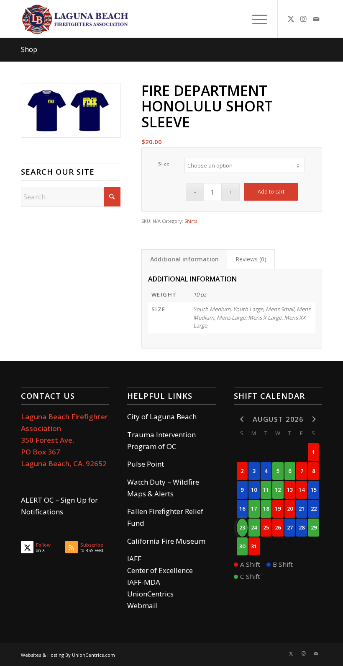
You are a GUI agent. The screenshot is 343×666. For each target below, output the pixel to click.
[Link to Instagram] (303, 19)
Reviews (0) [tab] (250, 259)
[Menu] (255, 19)
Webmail (142, 605)
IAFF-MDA (143, 582)
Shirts (190, 221)
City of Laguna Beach (162, 416)
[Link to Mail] (316, 19)
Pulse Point (145, 464)
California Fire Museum (166, 541)
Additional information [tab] (184, 259)
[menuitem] (255, 19)
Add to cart (271, 191)
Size (164, 163)
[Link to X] (290, 19)
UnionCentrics (150, 594)
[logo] (76, 19)
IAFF (134, 558)
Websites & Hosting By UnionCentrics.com (68, 655)
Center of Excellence (160, 570)
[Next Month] (313, 419)
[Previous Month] (242, 419)
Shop (29, 49)
